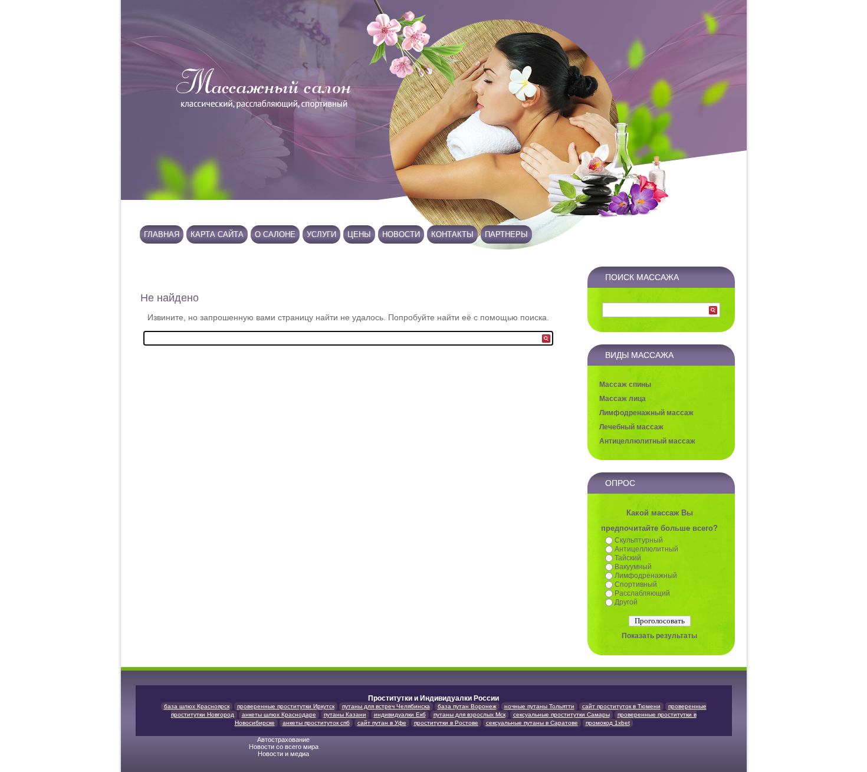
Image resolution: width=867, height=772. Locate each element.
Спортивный (636, 584)
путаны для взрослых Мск (469, 714)
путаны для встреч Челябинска (386, 706)
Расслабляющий (642, 593)
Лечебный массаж (631, 427)
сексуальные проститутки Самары (561, 714)
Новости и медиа (284, 753)
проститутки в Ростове (446, 723)
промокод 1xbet (608, 723)
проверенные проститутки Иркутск (285, 706)
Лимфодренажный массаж (646, 413)
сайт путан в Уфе (381, 723)
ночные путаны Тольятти (539, 706)
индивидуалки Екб (400, 714)
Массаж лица (622, 399)
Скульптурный (639, 540)
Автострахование (284, 739)
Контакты (452, 234)
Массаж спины (625, 384)
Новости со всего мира (284, 746)
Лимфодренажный (646, 575)
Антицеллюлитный (646, 549)
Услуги (321, 234)
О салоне (275, 234)
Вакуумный (633, 567)
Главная (161, 234)
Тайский (628, 558)
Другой (626, 602)
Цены (359, 234)
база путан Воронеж (467, 706)
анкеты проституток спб (316, 723)
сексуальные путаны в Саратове (532, 723)
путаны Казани (345, 714)
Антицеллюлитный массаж (647, 441)
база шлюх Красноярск (196, 706)
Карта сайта (217, 234)
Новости (401, 234)
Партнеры (506, 234)
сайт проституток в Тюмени (621, 706)
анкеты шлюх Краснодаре (279, 714)
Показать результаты (659, 636)
